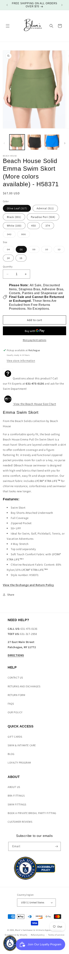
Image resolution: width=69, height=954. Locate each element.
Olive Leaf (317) (17, 208)
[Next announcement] (62, 5)
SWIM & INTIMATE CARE (22, 745)
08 (35, 250)
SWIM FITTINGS (17, 804)
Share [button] (10, 594)
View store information (21, 360)
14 (8, 258)
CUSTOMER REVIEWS (20, 821)
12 (61, 250)
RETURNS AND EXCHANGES (24, 686)
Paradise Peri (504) (43, 217)
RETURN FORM (16, 695)
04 (10, 250)
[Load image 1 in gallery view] (17, 142)
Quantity (7, 266)
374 (47, 225)
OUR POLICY (15, 712)
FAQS (11, 703)
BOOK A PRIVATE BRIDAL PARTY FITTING (32, 813)
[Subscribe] (56, 846)
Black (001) (14, 217)
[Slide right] (65, 143)
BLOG (11, 754)
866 (25, 235)
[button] (7, 26)
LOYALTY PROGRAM (19, 762)
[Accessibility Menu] (10, 943)
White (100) (14, 225)
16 (21, 258)
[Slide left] (4, 143)
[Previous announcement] (7, 5)
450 (33, 225)
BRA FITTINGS (16, 795)
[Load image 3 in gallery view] (51, 142)
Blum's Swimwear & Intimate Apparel (34, 930)
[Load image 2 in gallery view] (34, 142)
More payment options (34, 339)
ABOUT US (14, 787)
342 (11, 235)
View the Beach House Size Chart (34, 404)
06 (21, 249)
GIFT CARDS (15, 736)
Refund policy (37, 934)
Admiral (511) (45, 208)
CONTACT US (15, 677)
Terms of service (56, 934)
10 (48, 250)
